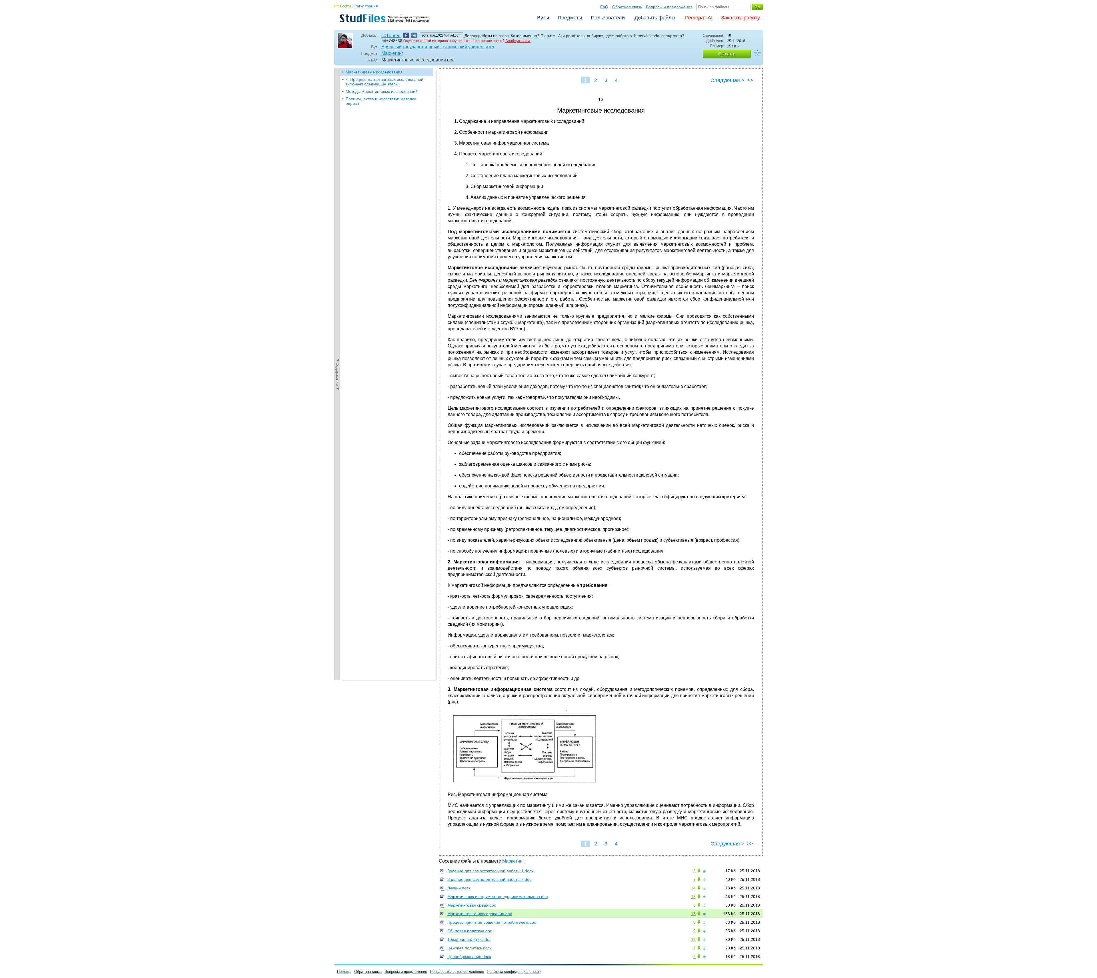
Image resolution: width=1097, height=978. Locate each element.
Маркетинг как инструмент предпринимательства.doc (497, 896)
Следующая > (727, 80)
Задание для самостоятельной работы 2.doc (489, 879)
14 (693, 888)
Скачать (726, 53)
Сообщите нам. (518, 41)
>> (750, 80)
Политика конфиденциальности (514, 971)
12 (693, 939)
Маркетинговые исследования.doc (479, 913)
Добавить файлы (654, 18)
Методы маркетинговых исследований (382, 91)
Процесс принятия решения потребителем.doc (491, 922)
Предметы (570, 18)
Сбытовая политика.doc (469, 931)
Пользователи (608, 18)
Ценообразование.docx (469, 956)
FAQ (604, 7)
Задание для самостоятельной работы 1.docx (490, 871)
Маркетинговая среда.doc (471, 905)
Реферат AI (698, 18)
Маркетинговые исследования (374, 72)
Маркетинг (392, 53)
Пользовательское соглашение (457, 971)
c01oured (391, 35)
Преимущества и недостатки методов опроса (381, 101)
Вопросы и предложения (669, 7)
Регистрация (366, 6)
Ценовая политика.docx (469, 948)
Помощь (344, 971)
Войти (345, 6)
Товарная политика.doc (469, 939)
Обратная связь (627, 7)
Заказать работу (740, 18)
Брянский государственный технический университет (438, 46)
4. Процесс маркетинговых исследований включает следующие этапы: (384, 81)
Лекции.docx (459, 888)
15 (693, 896)
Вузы (543, 18)
